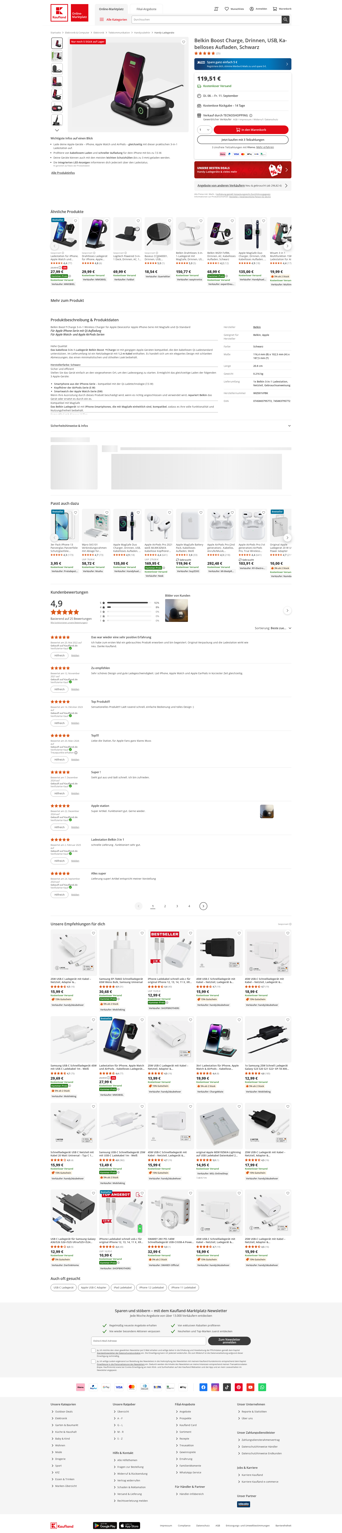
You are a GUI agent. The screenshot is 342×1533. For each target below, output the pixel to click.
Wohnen (60, 1445)
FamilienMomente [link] (190, 1465)
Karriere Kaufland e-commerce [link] (260, 1481)
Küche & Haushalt (66, 1432)
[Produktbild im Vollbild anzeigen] (128, 84)
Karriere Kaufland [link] (252, 1475)
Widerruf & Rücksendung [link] (132, 1473)
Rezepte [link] (184, 1438)
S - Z (120, 1438)
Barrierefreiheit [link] (283, 1525)
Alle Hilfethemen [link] (127, 1460)
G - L (120, 1425)
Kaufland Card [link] (188, 1425)
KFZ (57, 1472)
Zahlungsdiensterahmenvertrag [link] (261, 1440)
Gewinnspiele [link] (188, 1452)
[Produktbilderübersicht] (57, 84)
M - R (120, 1432)
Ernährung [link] (186, 1459)
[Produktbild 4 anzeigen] (57, 81)
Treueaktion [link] (187, 1445)
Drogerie (60, 1459)
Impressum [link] (166, 1525)
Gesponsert (56, 253)
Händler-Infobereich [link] (192, 1494)
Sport (58, 1465)
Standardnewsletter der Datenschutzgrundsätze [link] (119, 1353)
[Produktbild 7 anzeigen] (57, 120)
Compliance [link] (184, 1525)
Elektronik (61, 1418)
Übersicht (123, 1411)
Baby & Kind (62, 1438)
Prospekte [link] (185, 1418)
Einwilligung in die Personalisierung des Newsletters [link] (121, 1364)
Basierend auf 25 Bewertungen (71, 618)
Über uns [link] (247, 1418)
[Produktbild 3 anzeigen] (57, 69)
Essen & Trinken (64, 1479)
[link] (146, 9)
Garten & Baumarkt (66, 1425)
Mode (58, 1452)
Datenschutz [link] (203, 1525)
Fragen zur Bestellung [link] (130, 1467)
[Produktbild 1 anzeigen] (57, 43)
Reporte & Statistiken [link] (254, 1411)
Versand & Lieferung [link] (129, 1494)
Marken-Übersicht (66, 1486)
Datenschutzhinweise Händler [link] (260, 1446)
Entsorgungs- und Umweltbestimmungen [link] (248, 1525)
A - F (120, 1418)
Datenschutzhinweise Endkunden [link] (262, 1453)
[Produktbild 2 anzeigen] (57, 56)
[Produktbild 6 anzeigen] (57, 107)
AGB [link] (218, 1525)
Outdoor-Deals (64, 1411)
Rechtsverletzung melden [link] (132, 1500)
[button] (129, 603)
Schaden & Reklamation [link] (131, 1487)
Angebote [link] (185, 1411)
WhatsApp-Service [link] (190, 1472)
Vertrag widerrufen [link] (128, 1480)
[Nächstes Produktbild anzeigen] (57, 130)
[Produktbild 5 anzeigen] (57, 94)
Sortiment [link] (185, 1432)
